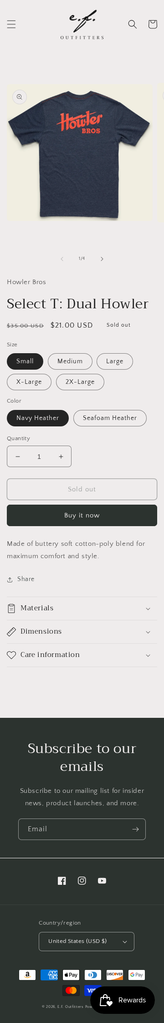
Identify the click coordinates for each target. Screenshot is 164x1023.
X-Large (29, 382)
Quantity (18, 438)
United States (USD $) (77, 941)
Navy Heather (37, 418)
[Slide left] (62, 259)
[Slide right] (102, 259)
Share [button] (26, 579)
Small (25, 361)
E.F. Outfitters (70, 1007)
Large (114, 361)
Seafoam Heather (110, 418)
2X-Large (80, 382)
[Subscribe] (135, 829)
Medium (70, 361)
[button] (11, 24)
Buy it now (82, 515)
